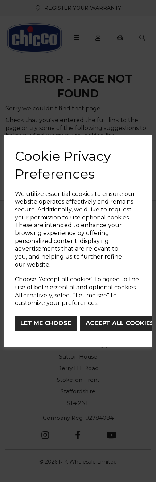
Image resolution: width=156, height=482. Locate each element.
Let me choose (45, 323)
